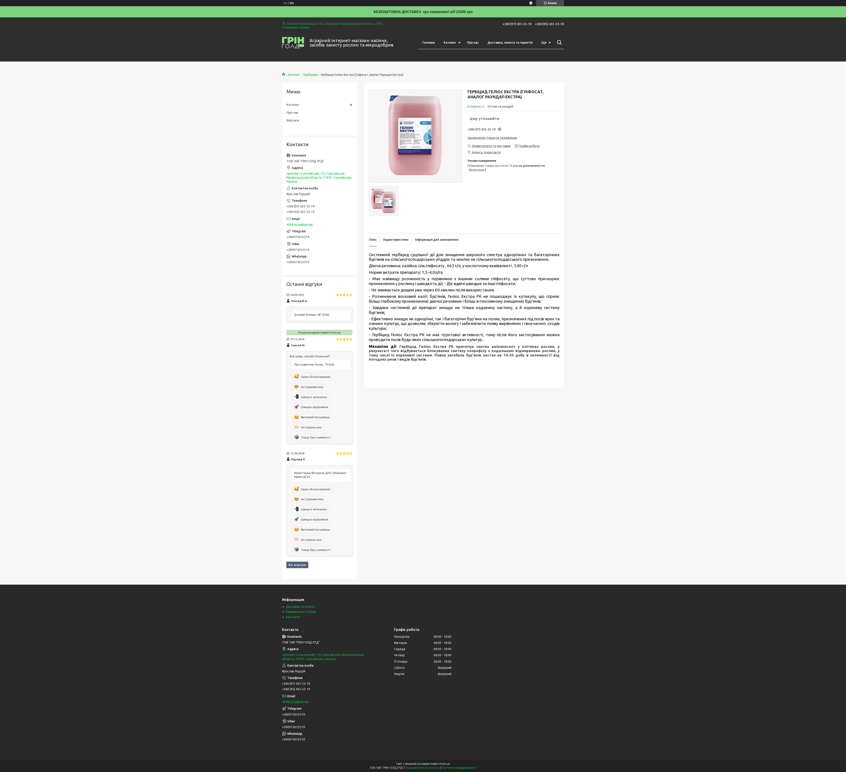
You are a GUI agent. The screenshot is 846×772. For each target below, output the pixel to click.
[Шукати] (558, 42)
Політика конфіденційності (459, 767)
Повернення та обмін (301, 611)
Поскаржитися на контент (423, 767)
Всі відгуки (297, 564)
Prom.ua (444, 763)
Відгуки (292, 120)
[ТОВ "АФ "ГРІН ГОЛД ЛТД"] (293, 42)
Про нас (473, 42)
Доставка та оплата (300, 606)
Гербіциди (310, 74)
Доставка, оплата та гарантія (510, 42)
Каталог (450, 42)
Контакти (293, 617)
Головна (428, 42)
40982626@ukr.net (299, 224)
